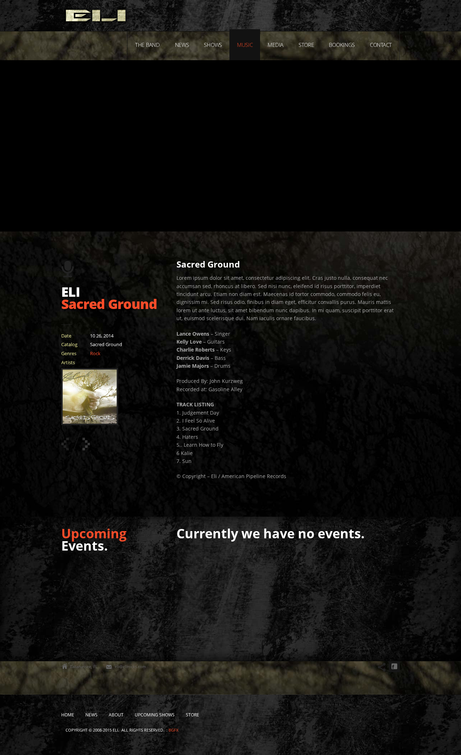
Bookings (342, 44)
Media (275, 44)
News (182, 44)
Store (306, 44)
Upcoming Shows (155, 715)
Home (67, 715)
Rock (95, 353)
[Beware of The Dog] (86, 444)
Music (245, 44)
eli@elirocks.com (130, 666)
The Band (147, 44)
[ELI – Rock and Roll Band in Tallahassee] (95, 17)
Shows (213, 44)
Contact (381, 44)
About (116, 715)
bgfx (173, 730)
